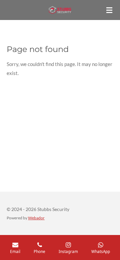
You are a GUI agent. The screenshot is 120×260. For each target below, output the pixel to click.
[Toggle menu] (109, 10)
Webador (36, 217)
